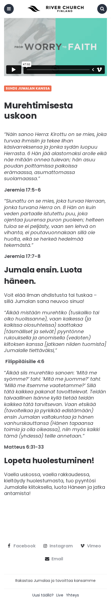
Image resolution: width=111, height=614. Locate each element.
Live (59, 595)
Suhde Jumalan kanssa (28, 88)
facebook (24, 546)
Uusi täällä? (43, 595)
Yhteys (72, 595)
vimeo (94, 546)
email (57, 559)
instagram (61, 546)
